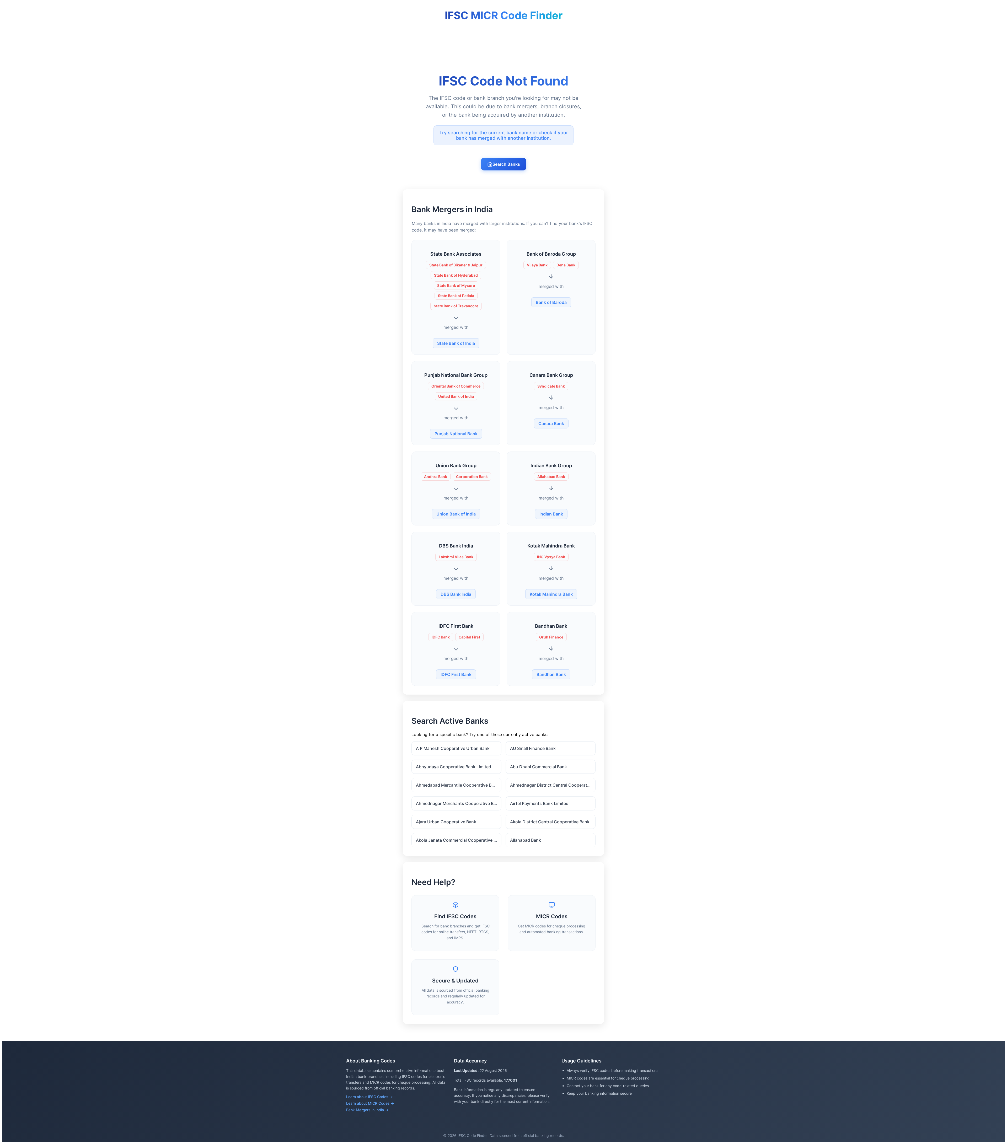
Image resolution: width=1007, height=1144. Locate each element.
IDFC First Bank (456, 674)
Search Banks (506, 164)
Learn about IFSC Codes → (369, 1096)
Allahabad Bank (525, 840)
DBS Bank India (456, 594)
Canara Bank (551, 423)
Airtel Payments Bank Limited (539, 803)
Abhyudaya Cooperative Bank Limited (453, 766)
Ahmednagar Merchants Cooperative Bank (458, 803)
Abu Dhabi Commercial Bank (538, 766)
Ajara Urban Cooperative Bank (446, 821)
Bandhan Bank (551, 674)
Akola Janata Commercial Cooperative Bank (458, 840)
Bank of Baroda (551, 302)
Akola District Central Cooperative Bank (550, 821)
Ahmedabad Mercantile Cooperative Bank (457, 785)
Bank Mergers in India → (367, 1110)
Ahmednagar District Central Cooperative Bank (553, 785)
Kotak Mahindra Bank (551, 594)
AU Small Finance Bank (533, 748)
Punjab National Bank (456, 433)
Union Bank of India (456, 514)
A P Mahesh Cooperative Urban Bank (453, 748)
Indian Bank (551, 514)
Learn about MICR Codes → (370, 1103)
